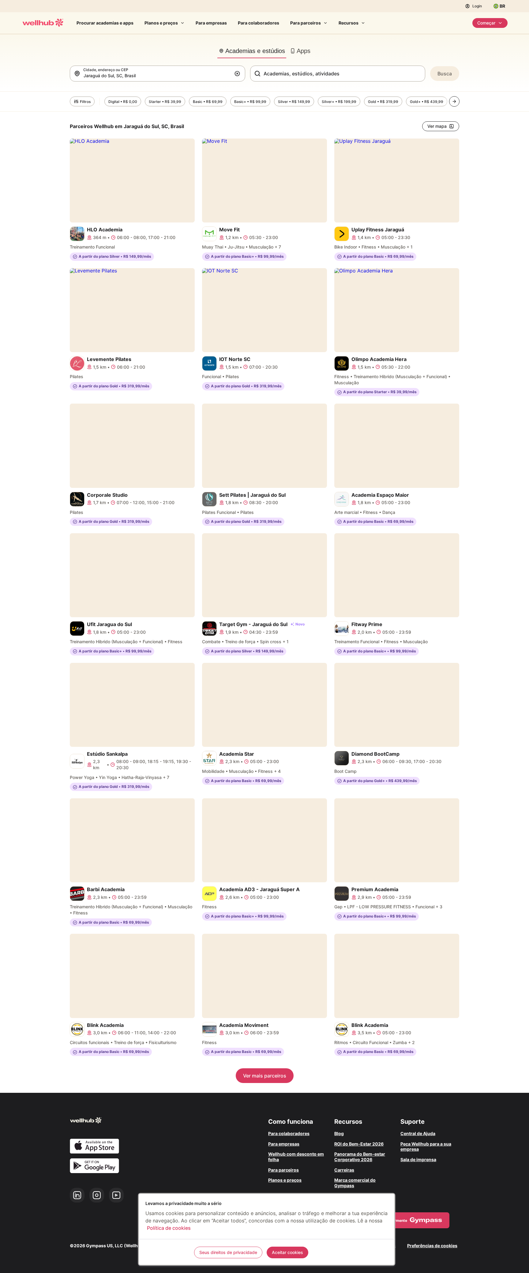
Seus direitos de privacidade (228, 1252)
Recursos (348, 22)
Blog (339, 1133)
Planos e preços (161, 22)
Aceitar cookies (287, 1252)
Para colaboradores (258, 22)
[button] (238, 74)
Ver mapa (437, 126)
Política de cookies (169, 1228)
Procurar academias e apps (105, 22)
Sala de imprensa (418, 1159)
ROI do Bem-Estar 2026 (359, 1143)
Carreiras (344, 1169)
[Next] (454, 101)
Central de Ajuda (417, 1133)
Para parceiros (305, 22)
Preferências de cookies (432, 1245)
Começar (486, 22)
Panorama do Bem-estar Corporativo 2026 (359, 1156)
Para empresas (211, 22)
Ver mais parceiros (264, 1076)
